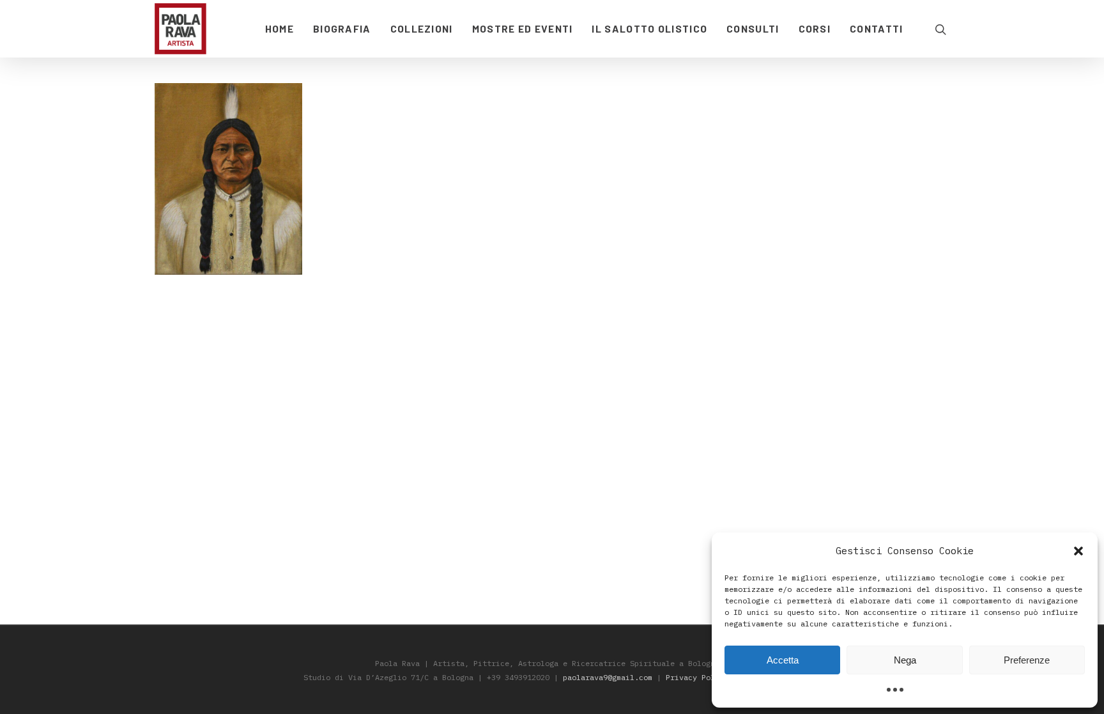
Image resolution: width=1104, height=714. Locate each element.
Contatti (876, 28)
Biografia (342, 28)
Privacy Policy (697, 677)
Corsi (815, 28)
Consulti (752, 28)
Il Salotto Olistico (649, 28)
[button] (1078, 551)
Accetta (783, 660)
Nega (905, 660)
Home (279, 28)
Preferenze (1027, 660)
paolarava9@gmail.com (607, 677)
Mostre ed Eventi (522, 28)
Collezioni (421, 28)
